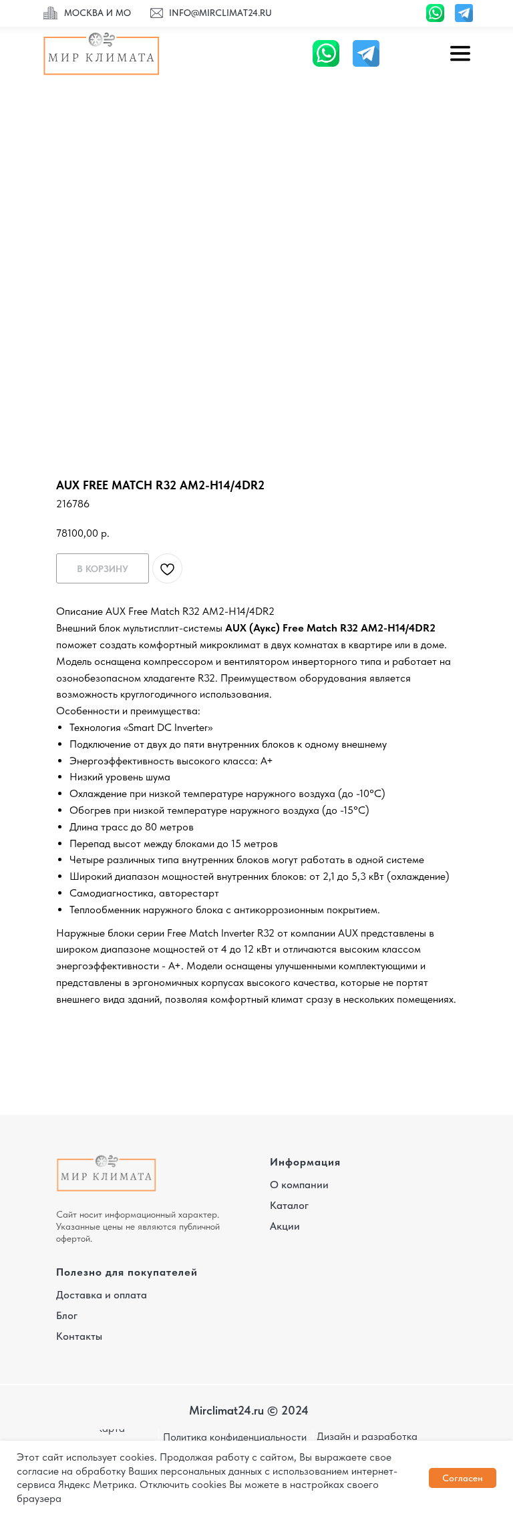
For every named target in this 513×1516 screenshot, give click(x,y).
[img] (50, 13)
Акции (285, 1226)
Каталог (289, 1205)
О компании (299, 1184)
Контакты (79, 1336)
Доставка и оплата (101, 1294)
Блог (66, 1315)
